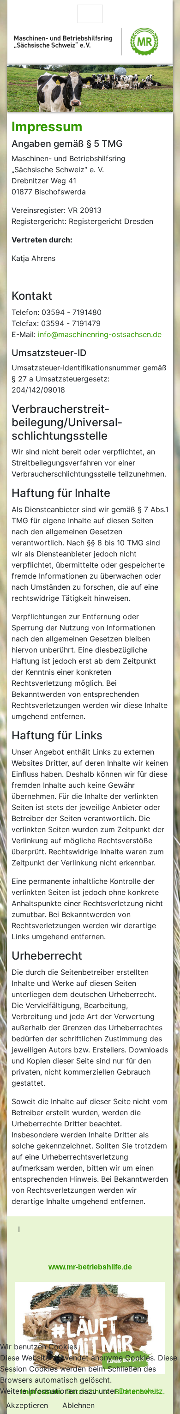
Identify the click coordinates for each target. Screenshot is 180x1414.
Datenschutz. (142, 1391)
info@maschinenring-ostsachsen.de (100, 334)
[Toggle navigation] (90, 14)
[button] (19, 88)
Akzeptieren (27, 1405)
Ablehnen (78, 1405)
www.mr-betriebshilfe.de (90, 1267)
